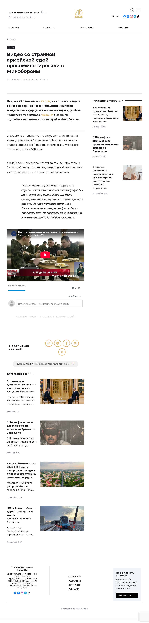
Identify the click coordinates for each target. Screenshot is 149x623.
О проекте (74, 577)
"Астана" (47, 115)
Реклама (73, 589)
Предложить (124, 595)
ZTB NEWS (14, 79)
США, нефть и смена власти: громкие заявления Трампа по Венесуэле (105, 144)
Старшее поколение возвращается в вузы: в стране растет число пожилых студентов (103, 177)
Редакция (74, 581)
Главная (14, 27)
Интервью (87, 27)
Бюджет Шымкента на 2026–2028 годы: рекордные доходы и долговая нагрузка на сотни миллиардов (21, 470)
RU (113, 16)
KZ (118, 16)
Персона (122, 27)
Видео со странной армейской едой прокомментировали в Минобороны (35, 62)
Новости (48, 27)
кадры (45, 101)
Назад (12, 39)
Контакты (74, 585)
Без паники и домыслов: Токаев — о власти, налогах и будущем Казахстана (105, 114)
